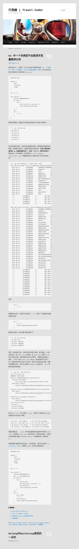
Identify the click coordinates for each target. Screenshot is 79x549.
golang (42, 523)
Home (10, 42)
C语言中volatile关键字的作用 (22, 516)
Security (32, 42)
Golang (23, 42)
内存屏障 (15, 518)
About (63, 42)
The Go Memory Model (20, 514)
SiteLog (24, 523)
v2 (17, 67)
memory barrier (23, 524)
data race (36, 523)
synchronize (32, 524)
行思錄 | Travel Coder (25, 10)
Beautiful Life (43, 42)
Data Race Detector (20, 511)
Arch (16, 42)
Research (55, 42)
